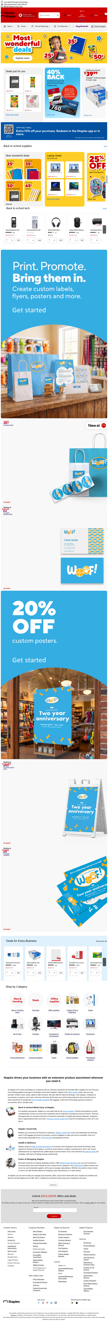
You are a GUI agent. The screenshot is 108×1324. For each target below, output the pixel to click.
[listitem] (14, 229)
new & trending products (40, 1100)
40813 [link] (78, 965)
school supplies (68, 1111)
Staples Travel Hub (63, 1133)
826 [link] (14, 232)
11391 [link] (35, 965)
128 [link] (98, 232)
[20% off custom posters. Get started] (54, 675)
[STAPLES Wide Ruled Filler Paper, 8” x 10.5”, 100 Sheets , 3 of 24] (56, 955)
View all (9, 204)
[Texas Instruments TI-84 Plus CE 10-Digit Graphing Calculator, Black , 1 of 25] (13, 222)
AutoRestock (78, 1165)
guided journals (90, 1152)
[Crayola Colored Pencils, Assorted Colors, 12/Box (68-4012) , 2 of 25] (32, 82)
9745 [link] (99, 965)
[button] (57, 15)
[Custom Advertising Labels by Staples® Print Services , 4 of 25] (32, 101)
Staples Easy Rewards (68, 1163)
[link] (27, 2)
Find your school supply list (57, 1119)
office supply (73, 1092)
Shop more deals (12, 115)
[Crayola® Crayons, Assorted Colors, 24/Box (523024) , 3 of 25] (14, 101)
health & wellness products (41, 1146)
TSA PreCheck (46, 1138)
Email (36, 1208)
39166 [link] (14, 965)
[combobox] (49, 15)
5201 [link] (77, 232)
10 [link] (55, 232)
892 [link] (56, 965)
